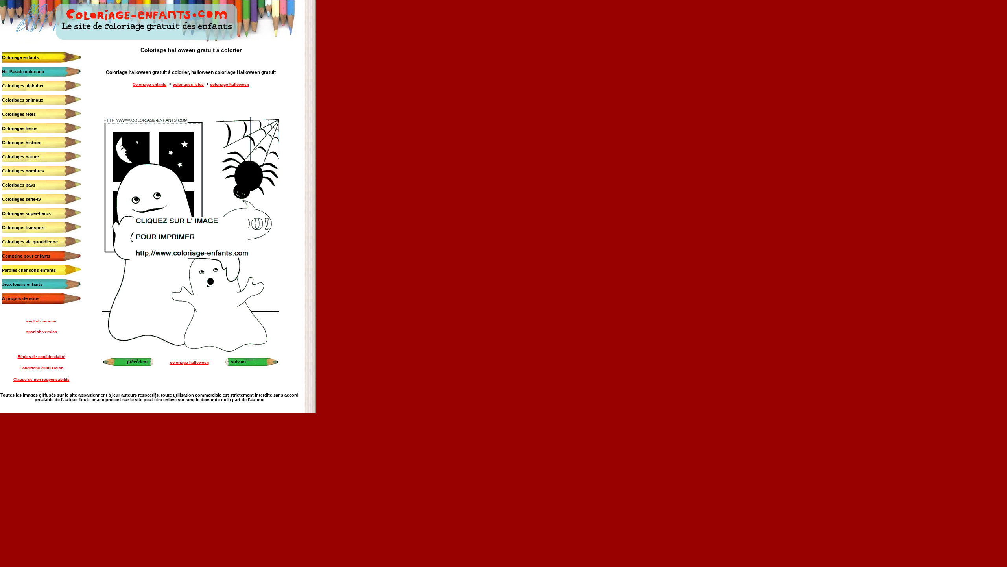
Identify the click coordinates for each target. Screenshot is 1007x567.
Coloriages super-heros (26, 213)
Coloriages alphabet (23, 85)
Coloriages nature (20, 156)
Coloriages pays (18, 185)
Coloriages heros (19, 128)
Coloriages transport (23, 227)
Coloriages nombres (23, 171)
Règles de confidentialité (41, 356)
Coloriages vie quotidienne (30, 241)
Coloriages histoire (21, 142)
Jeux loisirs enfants (22, 284)
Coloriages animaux (22, 100)
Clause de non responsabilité (41, 379)
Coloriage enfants (20, 57)
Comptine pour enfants (26, 256)
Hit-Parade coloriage (23, 71)
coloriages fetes (188, 84)
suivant (238, 361)
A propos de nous (20, 298)
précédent (137, 361)
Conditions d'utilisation (41, 368)
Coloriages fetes (19, 114)
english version (41, 321)
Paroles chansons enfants (29, 270)
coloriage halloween (229, 84)
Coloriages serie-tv (21, 199)
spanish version (41, 332)
